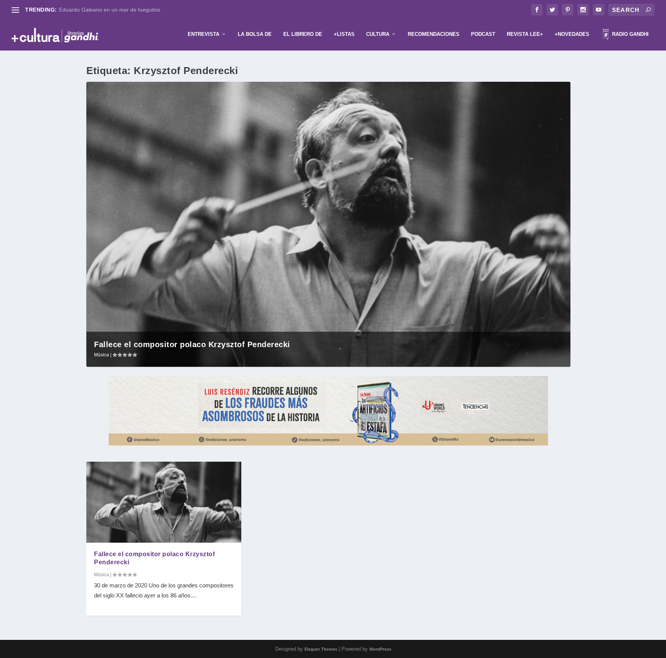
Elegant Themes (320, 649)
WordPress (380, 649)
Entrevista (203, 34)
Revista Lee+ (525, 34)
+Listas (344, 34)
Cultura (377, 34)
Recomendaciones (433, 34)
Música (101, 355)
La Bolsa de (255, 34)
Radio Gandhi (629, 34)
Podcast (483, 34)
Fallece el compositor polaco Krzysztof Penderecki (192, 344)
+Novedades (572, 34)
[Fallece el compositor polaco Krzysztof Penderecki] (163, 502)
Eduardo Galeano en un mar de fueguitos (109, 10)
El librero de (302, 34)
